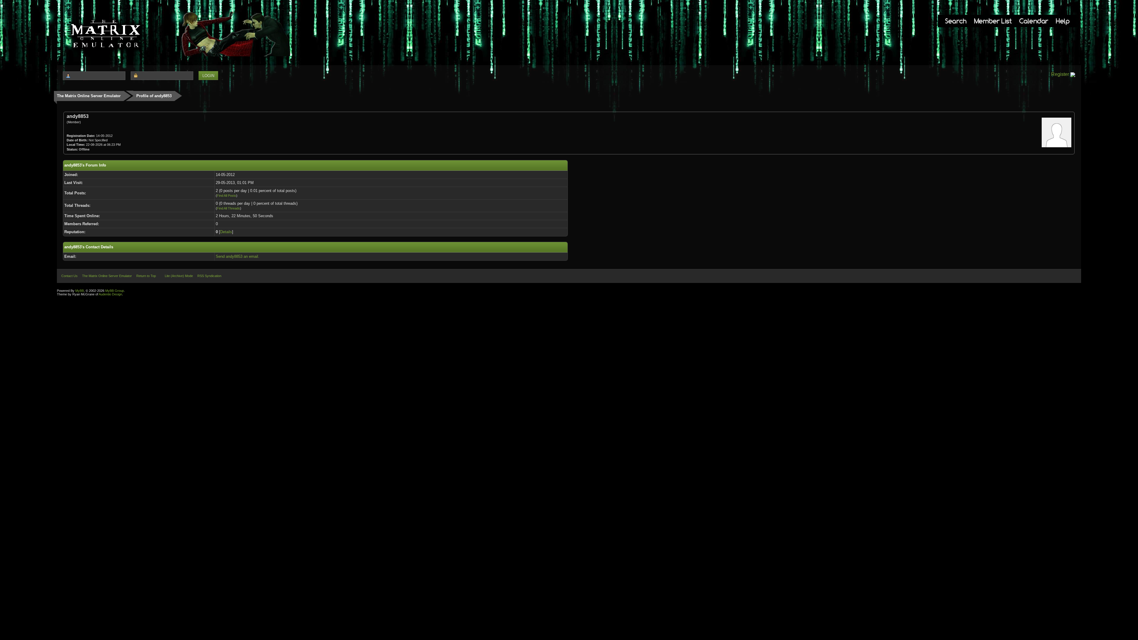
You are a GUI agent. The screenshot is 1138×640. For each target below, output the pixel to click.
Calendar (1034, 21)
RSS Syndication (209, 276)
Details (226, 232)
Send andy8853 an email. (237, 256)
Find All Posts (226, 195)
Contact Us (69, 276)
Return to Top (146, 276)
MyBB (79, 290)
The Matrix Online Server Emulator (89, 96)
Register (1060, 74)
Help (1063, 21)
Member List (993, 21)
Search (955, 21)
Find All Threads (228, 208)
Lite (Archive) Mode (179, 276)
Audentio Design (110, 294)
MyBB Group (114, 290)
